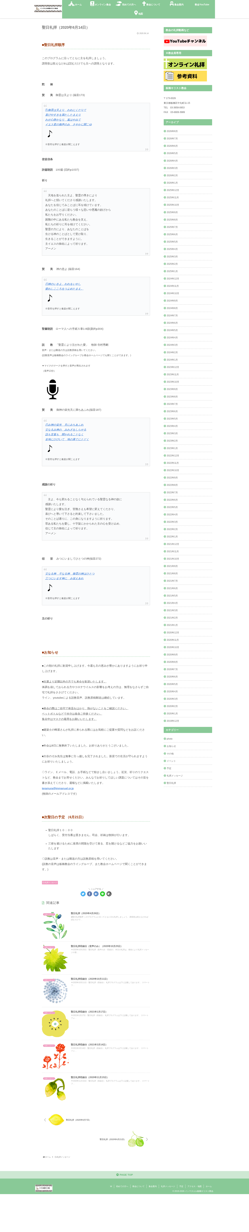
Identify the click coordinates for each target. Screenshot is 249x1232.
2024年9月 (172, 300)
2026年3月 (172, 168)
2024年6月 (172, 323)
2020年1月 (172, 713)
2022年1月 (172, 536)
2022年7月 (172, 492)
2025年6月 (172, 234)
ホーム (209, 1186)
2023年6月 (172, 411)
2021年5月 (172, 595)
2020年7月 (172, 669)
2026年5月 (172, 153)
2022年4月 (172, 514)
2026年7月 (172, 138)
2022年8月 (172, 485)
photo (169, 738)
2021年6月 (172, 588)
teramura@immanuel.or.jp (58, 788)
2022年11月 (173, 463)
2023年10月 (173, 381)
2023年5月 (172, 418)
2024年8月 (172, 308)
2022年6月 (172, 499)
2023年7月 (172, 404)
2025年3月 (172, 256)
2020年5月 (172, 684)
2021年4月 (172, 603)
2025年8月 (172, 219)
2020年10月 (173, 647)
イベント (171, 761)
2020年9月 (172, 654)
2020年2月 (172, 706)
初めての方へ (122, 1186)
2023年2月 (172, 440)
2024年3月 (172, 345)
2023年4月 (172, 426)
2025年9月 (172, 212)
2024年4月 (172, 337)
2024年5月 (172, 330)
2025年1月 (172, 271)
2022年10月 (173, 470)
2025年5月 (172, 241)
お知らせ (171, 746)
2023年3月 (172, 433)
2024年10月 (173, 293)
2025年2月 (172, 264)
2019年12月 (173, 721)
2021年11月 (173, 551)
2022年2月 (172, 529)
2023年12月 (173, 367)
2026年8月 (172, 131)
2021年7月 (172, 580)
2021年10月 (173, 558)
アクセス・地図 (194, 1186)
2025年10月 (173, 204)
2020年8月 (172, 662)
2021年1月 (172, 625)
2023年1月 (172, 448)
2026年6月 (172, 146)
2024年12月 (173, 278)
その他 (170, 753)
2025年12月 (173, 190)
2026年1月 (172, 182)
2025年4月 (172, 249)
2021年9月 (172, 566)
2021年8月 (172, 573)
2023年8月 (172, 396)
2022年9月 (172, 477)
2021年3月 (172, 610)
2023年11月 (173, 374)
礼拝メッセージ (51, 883)
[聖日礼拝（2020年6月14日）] (96, 893)
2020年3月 (172, 698)
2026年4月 (172, 160)
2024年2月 (172, 352)
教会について (138, 1186)
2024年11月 (173, 286)
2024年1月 (172, 359)
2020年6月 (172, 676)
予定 (169, 768)
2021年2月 (172, 617)
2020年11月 (173, 640)
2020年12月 (173, 632)
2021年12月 (173, 544)
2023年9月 (172, 389)
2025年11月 (173, 197)
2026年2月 (172, 175)
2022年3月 (172, 522)
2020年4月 (172, 691)
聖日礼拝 (171, 783)
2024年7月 (172, 315)
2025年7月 (172, 227)
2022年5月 (172, 507)
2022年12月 (173, 455)
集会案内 (153, 1186)
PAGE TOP (126, 1174)
